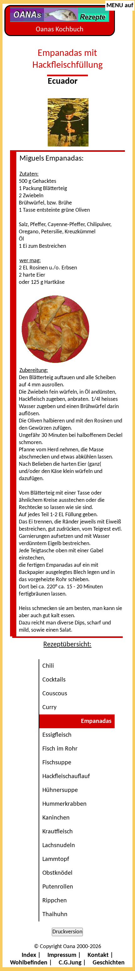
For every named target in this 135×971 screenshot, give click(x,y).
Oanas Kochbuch (60, 29)
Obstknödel (57, 873)
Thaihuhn (55, 914)
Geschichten (109, 963)
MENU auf (119, 6)
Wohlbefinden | (31, 963)
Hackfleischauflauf (66, 776)
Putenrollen (57, 887)
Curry (49, 707)
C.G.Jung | (72, 963)
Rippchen (54, 901)
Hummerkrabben (64, 804)
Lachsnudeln (58, 845)
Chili (48, 666)
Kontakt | (100, 955)
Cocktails (54, 680)
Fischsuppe (56, 763)
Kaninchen (56, 818)
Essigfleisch (57, 735)
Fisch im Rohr (60, 749)
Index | (31, 955)
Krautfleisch (57, 832)
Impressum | (64, 955)
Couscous (54, 694)
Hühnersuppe (60, 790)
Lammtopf (55, 859)
